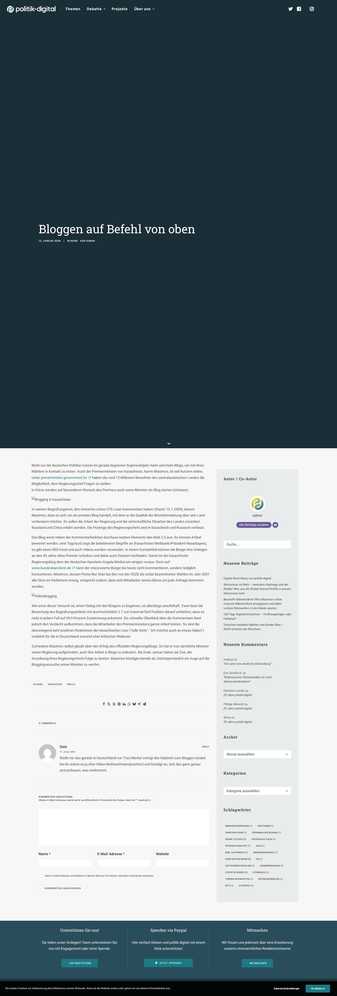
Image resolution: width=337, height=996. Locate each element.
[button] (328, 9)
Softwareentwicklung (240, 866)
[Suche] (257, 544)
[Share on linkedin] (124, 704)
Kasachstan (55, 684)
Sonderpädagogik (271, 866)
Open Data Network (238, 859)
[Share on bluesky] (134, 704)
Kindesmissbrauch (265, 852)
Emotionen (265, 826)
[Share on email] (144, 704)
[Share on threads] (114, 704)
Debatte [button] (94, 9)
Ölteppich (246, 885)
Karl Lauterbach (236, 852)
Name (45, 854)
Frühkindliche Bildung (266, 832)
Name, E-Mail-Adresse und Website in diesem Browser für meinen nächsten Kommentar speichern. (99, 875)
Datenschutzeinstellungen (287, 988)
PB (259, 859)
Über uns (142, 9)
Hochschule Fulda (263, 839)
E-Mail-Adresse (110, 854)
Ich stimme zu (318, 988)
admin (90, 240)
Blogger (38, 684)
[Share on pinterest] (119, 704)
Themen (72, 9)
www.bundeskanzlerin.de (51, 568)
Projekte (120, 9)
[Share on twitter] (108, 704)
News (74, 240)
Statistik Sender (236, 872)
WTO (229, 885)
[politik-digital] (31, 9)
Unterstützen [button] (80, 963)
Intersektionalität (237, 846)
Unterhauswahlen (270, 879)
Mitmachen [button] (258, 963)
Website (162, 854)
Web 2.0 (71, 684)
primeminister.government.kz (64, 478)
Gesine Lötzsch (235, 839)
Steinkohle (261, 872)
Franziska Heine (236, 832)
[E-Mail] (275, 525)
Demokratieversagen (238, 826)
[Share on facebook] (103, 704)
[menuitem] (73, 9)
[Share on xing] (139, 704)
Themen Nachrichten (239, 879)
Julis (260, 846)
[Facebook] (300, 9)
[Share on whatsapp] (129, 704)
